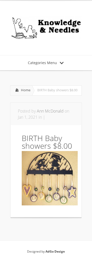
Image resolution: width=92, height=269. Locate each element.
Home (25, 90)
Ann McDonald (50, 111)
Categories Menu (42, 62)
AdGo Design (55, 251)
